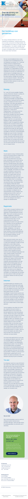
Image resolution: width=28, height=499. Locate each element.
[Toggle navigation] (25, 3)
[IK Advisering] (9, 3)
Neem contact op (12, 453)
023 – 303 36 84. (4, 469)
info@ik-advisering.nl (5, 468)
